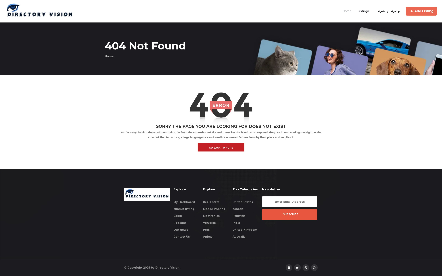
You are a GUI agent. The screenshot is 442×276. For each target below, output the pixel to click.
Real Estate (211, 202)
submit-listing (184, 209)
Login (178, 216)
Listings (363, 11)
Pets (206, 229)
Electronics (211, 216)
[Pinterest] (305, 267)
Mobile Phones (214, 209)
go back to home (221, 147)
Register (180, 222)
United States (243, 202)
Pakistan (239, 216)
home (347, 11)
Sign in (382, 11)
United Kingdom (245, 229)
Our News (181, 229)
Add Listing (424, 11)
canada (238, 209)
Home (109, 56)
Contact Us (182, 236)
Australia (239, 236)
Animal (208, 236)
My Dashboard (184, 202)
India (236, 222)
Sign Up (395, 11)
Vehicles (209, 222)
